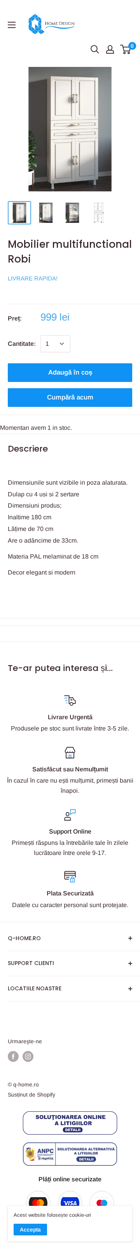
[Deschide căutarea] (95, 49)
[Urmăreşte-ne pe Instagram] (28, 1056)
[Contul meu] (110, 49)
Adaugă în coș (70, 372)
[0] (126, 49)
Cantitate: (22, 343)
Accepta (30, 1229)
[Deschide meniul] (12, 25)
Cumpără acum (70, 397)
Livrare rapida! (33, 278)
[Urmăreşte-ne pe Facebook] (13, 1056)
